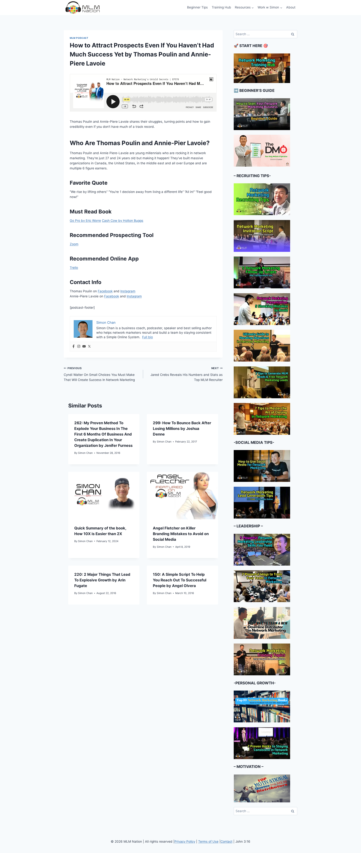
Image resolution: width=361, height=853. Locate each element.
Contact (226, 841)
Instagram (127, 291)
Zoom (74, 244)
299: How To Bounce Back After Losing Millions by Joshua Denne (182, 428)
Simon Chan (85, 452)
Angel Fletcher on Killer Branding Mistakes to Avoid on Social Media (181, 534)
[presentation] (103, 495)
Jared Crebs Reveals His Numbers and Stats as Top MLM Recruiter (186, 374)
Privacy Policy (184, 841)
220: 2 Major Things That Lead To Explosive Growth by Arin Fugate (102, 580)
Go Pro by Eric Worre (85, 220)
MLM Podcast (79, 38)
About (290, 7)
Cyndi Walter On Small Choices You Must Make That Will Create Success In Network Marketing (99, 374)
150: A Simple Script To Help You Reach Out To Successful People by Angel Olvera (179, 580)
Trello (74, 268)
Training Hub (221, 7)
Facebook (105, 291)
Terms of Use (208, 841)
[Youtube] (84, 347)
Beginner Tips (197, 7)
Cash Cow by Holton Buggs (122, 220)
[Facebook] (73, 347)
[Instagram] (78, 347)
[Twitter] (89, 347)
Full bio (147, 337)
